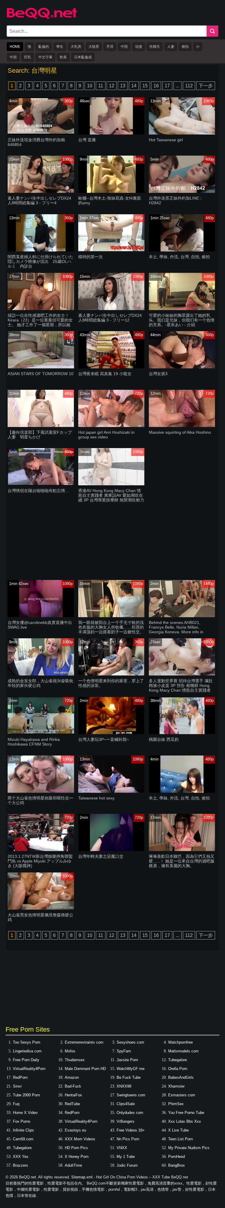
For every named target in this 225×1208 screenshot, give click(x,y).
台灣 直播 (87, 139)
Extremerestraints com (84, 1042)
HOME (15, 47)
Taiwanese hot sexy (96, 798)
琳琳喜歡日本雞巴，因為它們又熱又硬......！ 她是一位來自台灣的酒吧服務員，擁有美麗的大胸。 (181, 861)
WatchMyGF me (130, 1068)
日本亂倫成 (83, 57)
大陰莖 (93, 47)
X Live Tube (178, 1130)
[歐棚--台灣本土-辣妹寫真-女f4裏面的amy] (111, 191)
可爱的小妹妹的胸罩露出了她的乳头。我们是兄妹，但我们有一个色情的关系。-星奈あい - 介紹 (181, 320)
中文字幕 (45, 57)
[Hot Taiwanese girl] (182, 133)
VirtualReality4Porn (29, 1068)
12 (111, 85)
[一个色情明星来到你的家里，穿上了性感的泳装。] (111, 674)
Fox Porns (21, 1121)
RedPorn (20, 1077)
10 (89, 85)
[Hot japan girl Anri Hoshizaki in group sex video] (111, 425)
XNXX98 (124, 1086)
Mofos (70, 1051)
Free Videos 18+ (131, 1130)
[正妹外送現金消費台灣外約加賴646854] (41, 133)
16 (156, 85)
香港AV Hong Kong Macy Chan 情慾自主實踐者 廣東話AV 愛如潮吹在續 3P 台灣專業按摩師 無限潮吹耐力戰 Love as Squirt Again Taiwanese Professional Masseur (111, 500)
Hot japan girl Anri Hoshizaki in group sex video (106, 434)
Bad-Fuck (73, 1086)
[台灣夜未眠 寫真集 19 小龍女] (111, 367)
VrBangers (125, 1121)
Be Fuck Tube (129, 1077)
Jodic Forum (127, 1165)
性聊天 (154, 47)
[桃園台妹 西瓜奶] (182, 733)
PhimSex (176, 1104)
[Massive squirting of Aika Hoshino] (182, 425)
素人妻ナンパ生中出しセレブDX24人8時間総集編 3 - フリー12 (110, 317)
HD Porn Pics (76, 1148)
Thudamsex (75, 1060)
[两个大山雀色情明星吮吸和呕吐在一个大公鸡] (41, 791)
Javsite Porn (127, 1060)
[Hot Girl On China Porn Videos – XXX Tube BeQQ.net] (42, 18)
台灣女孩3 (158, 373)
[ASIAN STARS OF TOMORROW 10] (41, 367)
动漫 (138, 47)
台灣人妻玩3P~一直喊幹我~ (103, 739)
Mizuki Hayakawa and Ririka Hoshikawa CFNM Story (34, 741)
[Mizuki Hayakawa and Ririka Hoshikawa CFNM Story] (41, 733)
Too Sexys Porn (26, 1042)
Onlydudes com (130, 1112)
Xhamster (176, 1086)
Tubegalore (177, 1060)
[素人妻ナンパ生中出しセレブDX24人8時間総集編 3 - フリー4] (41, 191)
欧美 (63, 57)
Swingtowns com (131, 1095)
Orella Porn (177, 1068)
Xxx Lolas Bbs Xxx (184, 1121)
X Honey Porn (76, 1156)
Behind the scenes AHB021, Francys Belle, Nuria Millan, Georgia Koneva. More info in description (176, 629)
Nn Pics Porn (128, 1139)
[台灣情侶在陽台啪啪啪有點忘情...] (41, 484)
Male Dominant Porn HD (85, 1068)
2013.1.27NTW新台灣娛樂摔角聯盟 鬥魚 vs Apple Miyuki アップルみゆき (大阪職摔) (40, 861)
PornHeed (176, 1156)
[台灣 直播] (111, 133)
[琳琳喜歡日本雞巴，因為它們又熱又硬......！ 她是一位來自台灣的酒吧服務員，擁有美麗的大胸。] (182, 850)
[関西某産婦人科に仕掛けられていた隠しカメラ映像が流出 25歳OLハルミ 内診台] (41, 250)
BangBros (176, 1165)
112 (189, 85)
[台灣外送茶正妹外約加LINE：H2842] (182, 191)
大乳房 (76, 47)
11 (100, 85)
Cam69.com (23, 1139)
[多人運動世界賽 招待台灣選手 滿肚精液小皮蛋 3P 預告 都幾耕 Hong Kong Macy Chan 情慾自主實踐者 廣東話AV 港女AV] (182, 674)
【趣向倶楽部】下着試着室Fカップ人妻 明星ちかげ (40, 434)
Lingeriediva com (27, 1051)
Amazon (72, 1077)
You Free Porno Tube (186, 1112)
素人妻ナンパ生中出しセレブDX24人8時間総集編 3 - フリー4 (39, 200)
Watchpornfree (180, 1042)
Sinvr (17, 1086)
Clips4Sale (126, 1104)
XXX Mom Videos (80, 1139)
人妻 (170, 47)
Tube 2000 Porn (26, 1095)
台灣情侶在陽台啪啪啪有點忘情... (38, 490)
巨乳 (27, 57)
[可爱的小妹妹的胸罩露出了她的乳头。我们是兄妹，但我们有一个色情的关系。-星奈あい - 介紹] (182, 309)
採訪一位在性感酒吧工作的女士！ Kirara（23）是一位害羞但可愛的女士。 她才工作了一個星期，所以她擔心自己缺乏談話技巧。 (40, 322)
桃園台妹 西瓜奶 (164, 739)
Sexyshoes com (130, 1042)
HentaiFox (73, 1095)
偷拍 (185, 47)
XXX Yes (20, 1156)
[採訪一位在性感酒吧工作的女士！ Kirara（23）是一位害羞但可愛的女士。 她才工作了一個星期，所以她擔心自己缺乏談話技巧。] (41, 309)
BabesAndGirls (181, 1077)
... (177, 85)
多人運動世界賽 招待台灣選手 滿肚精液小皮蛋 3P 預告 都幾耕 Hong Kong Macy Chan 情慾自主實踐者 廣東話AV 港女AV (181, 687)
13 (122, 85)
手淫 (109, 47)
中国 (124, 47)
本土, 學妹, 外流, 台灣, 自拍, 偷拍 (179, 256)
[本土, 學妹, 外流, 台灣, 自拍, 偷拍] (182, 250)
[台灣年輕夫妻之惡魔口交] (111, 850)
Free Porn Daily (26, 1060)
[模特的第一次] (111, 250)
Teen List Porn (180, 1139)
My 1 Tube (126, 1156)
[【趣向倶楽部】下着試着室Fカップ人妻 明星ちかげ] (41, 425)
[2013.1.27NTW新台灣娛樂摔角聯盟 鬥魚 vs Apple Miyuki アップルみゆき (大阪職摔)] (41, 850)
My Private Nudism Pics (188, 1148)
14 (134, 85)
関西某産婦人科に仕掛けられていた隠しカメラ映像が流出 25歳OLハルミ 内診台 (40, 261)
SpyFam (124, 1051)
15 (145, 85)
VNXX (122, 1148)
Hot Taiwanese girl (166, 139)
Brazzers (20, 1165)
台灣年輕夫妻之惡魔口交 (100, 856)
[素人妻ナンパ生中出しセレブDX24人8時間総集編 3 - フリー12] (111, 309)
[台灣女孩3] (182, 367)
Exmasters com (181, 1095)
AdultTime (73, 1165)
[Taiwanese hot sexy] (111, 791)
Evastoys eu (75, 1130)
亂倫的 (43, 47)
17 (167, 85)
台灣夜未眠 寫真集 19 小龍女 (105, 373)
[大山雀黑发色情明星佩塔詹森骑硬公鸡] (41, 908)
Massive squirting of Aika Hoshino (180, 432)
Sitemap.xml (82, 1177)
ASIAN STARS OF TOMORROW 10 (41, 373)
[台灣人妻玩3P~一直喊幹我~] (111, 733)
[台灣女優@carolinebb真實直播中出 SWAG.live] (41, 616)
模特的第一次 (90, 256)
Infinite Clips (23, 1130)
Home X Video (25, 1112)
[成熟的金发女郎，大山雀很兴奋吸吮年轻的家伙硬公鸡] (41, 674)
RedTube (72, 1104)
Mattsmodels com (183, 1051)
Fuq (16, 1104)
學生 (59, 47)
